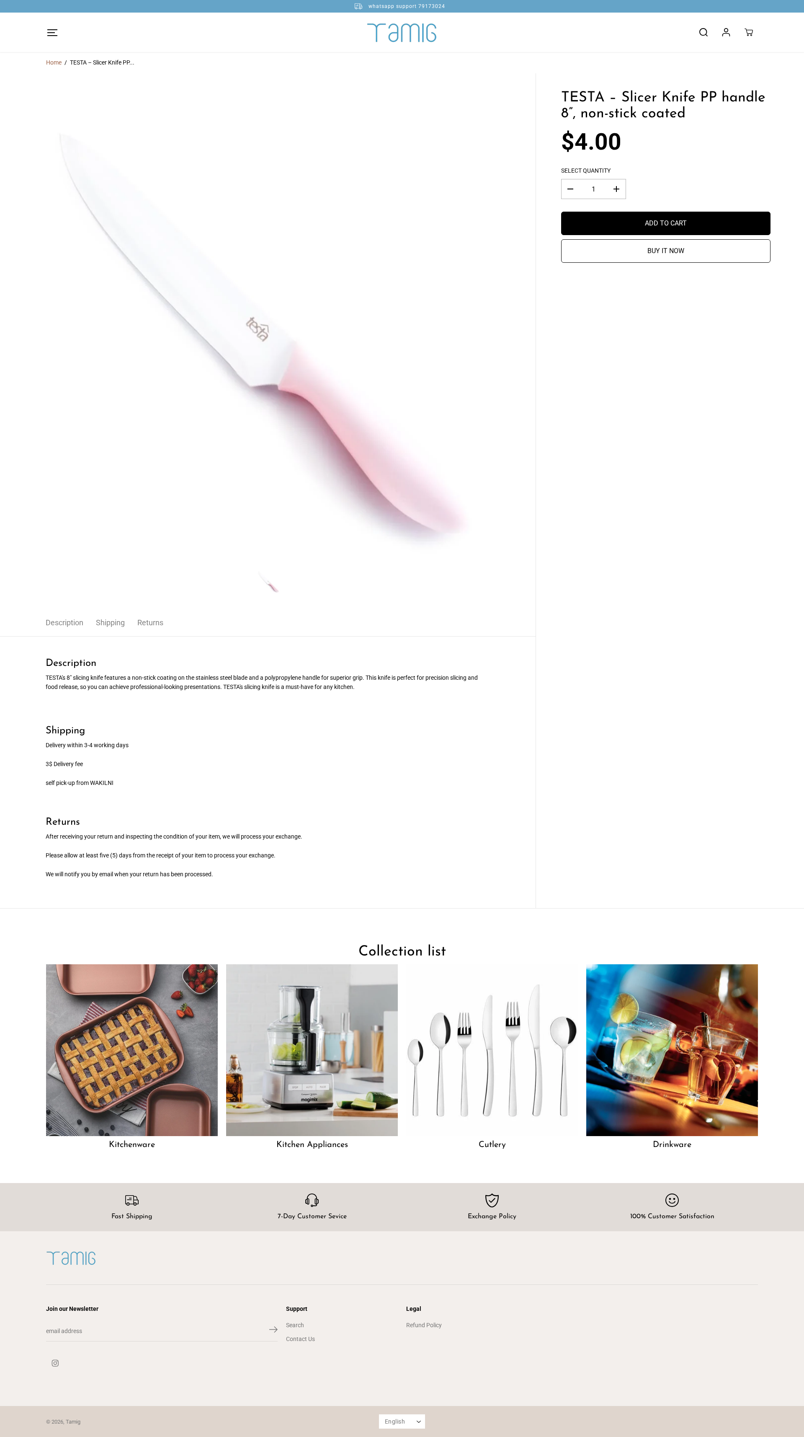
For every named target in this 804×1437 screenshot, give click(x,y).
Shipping (110, 622)
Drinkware (672, 1145)
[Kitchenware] (132, 1050)
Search (295, 1325)
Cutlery (492, 1145)
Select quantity (586, 170)
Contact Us (300, 1339)
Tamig (73, 1422)
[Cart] (749, 32)
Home (54, 62)
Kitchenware (132, 1145)
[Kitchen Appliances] (312, 1050)
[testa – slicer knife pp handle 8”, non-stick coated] (268, 341)
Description (64, 622)
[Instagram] (55, 1363)
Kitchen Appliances (312, 1145)
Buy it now (665, 251)
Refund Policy (424, 1325)
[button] (52, 32)
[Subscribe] (273, 1330)
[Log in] (726, 32)
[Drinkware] (672, 1050)
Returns (150, 622)
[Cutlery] (492, 1050)
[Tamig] (402, 32)
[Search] (703, 32)
